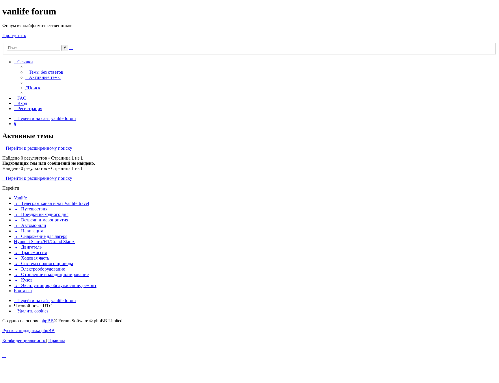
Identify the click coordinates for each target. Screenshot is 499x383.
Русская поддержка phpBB (28, 330)
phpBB (47, 320)
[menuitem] (44, 72)
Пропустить (14, 35)
